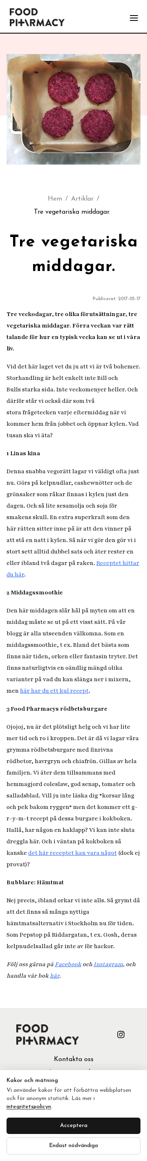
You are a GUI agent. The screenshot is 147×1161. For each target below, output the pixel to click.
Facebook (68, 964)
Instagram (108, 964)
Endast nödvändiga (73, 1146)
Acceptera (73, 1126)
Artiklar (82, 199)
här (54, 976)
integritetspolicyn (29, 1107)
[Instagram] (121, 1034)
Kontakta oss (74, 1059)
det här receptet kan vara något (72, 853)
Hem (55, 199)
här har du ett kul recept (54, 691)
